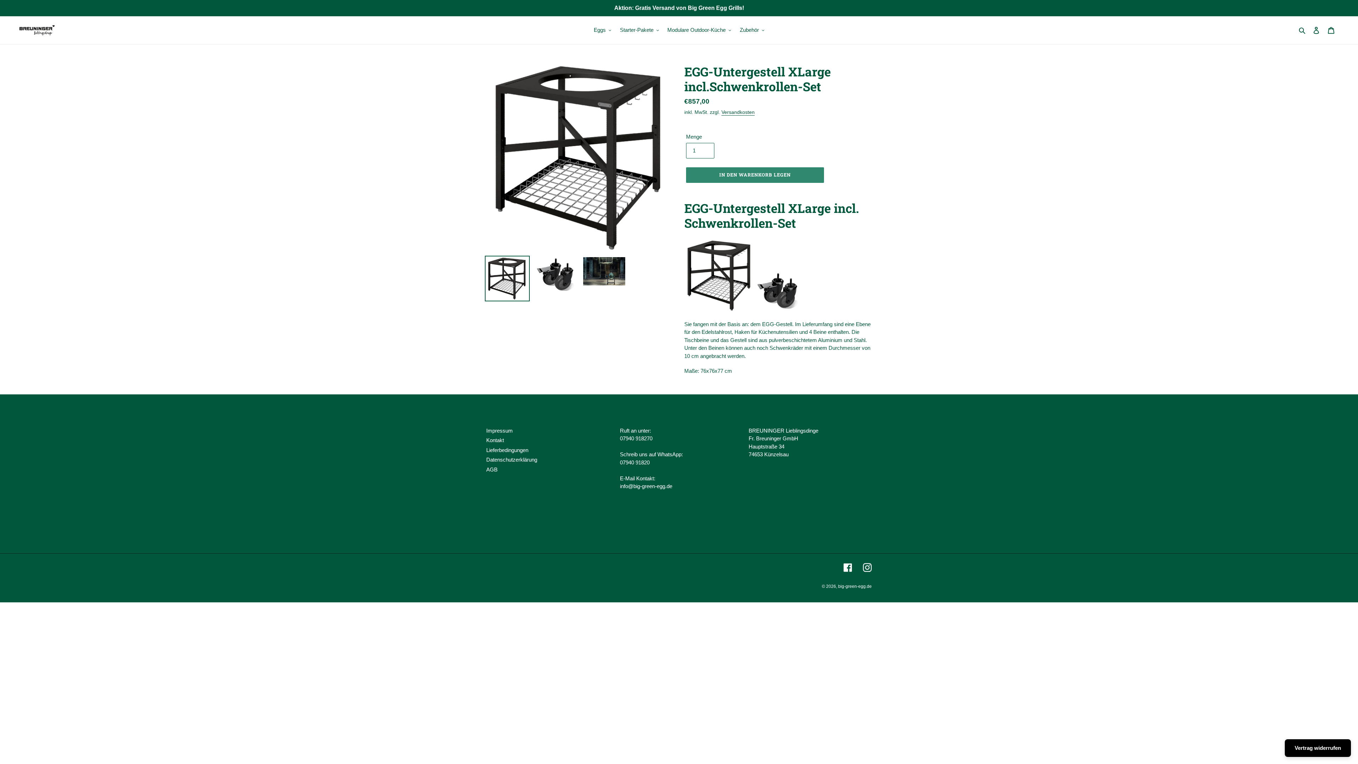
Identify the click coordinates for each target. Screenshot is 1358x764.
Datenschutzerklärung (511, 460)
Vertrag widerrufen (1318, 748)
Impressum (499, 431)
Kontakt (495, 440)
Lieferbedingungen (507, 450)
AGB (492, 470)
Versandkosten (738, 112)
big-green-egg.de (855, 586)
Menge (694, 137)
